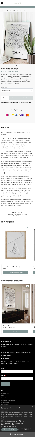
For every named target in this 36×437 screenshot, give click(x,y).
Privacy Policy (5, 404)
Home (2, 10)
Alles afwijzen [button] (25, 429)
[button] (31, 3)
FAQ (2, 395)
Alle (16, 214)
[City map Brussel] (16, 304)
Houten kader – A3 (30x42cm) (11, 267)
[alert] (17, 421)
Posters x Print (17, 3)
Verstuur (5, 384)
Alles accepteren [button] (9, 429)
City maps (8, 10)
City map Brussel (7, 326)
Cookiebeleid (5, 402)
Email (3, 375)
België (14, 10)
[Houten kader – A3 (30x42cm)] (16, 245)
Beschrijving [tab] (5, 127)
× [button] (32, 407)
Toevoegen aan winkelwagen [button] (15, 272)
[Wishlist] (27, 227)
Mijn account (5, 393)
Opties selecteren (15, 331)
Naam (3, 368)
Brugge (18, 215)
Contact (3, 398)
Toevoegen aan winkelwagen (21, 98)
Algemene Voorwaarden (8, 400)
